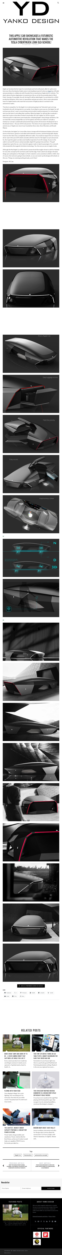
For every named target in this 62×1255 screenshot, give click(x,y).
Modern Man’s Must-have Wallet (44, 1128)
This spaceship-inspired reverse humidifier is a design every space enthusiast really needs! (45, 1093)
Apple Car (18, 1155)
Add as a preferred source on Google (32, 985)
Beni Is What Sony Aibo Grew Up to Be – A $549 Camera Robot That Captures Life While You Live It (15, 1056)
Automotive (28, 1155)
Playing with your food (12, 1091)
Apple (49, 91)
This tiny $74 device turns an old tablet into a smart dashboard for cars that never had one (46, 1056)
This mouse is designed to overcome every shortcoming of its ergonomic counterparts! (45, 1165)
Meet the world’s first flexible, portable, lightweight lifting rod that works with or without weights (17, 1165)
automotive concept (41, 1155)
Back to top (7, 1252)
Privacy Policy (52, 1216)
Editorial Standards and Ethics (40, 1216)
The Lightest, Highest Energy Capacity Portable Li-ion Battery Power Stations (15, 1130)
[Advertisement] (31, 28)
